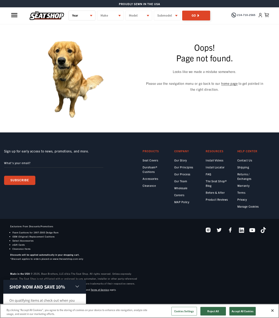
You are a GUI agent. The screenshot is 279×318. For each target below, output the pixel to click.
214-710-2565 (246, 14)
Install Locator (215, 167)
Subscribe (19, 180)
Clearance (149, 185)
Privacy (242, 199)
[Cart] (266, 15)
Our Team (180, 181)
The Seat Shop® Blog (216, 183)
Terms (241, 192)
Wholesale (180, 188)
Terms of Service (100, 289)
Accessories (150, 178)
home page (229, 83)
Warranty (243, 185)
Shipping (243, 167)
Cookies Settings (184, 311)
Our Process (182, 174)
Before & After (215, 192)
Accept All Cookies (242, 311)
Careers (179, 195)
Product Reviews (217, 199)
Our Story (180, 160)
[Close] (272, 310)
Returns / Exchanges (244, 176)
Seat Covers (150, 160)
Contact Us (244, 160)
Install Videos (214, 160)
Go (194, 15)
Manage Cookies (248, 206)
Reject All (213, 311)
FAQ (208, 174)
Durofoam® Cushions (150, 169)
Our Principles (183, 167)
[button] (14, 15)
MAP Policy (181, 202)
